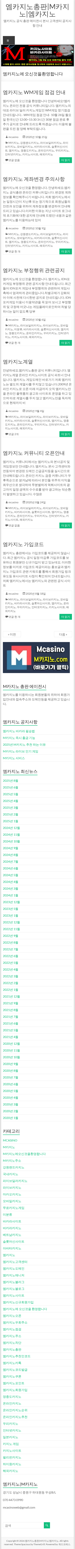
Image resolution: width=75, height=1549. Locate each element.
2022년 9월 (10, 935)
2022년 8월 (10, 942)
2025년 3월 (10, 807)
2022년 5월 (10, 962)
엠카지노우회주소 (15, 1322)
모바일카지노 (25, 146)
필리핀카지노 (12, 1457)
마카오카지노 (12, 1194)
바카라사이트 (42, 146)
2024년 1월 (10, 895)
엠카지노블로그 (13, 1288)
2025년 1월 (10, 821)
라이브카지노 (51, 325)
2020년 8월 (10, 1070)
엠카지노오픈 (12, 1315)
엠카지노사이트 (13, 1295)
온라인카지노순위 (15, 1410)
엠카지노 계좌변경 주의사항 (34, 179)
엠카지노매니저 (13, 1275)
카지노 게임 (11, 1444)
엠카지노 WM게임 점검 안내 (34, 92)
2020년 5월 (10, 1091)
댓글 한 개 (14, 251)
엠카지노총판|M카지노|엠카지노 (37, 10)
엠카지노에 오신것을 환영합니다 (25, 1309)
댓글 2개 (13, 434)
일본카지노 (10, 1437)
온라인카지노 (46, 150)
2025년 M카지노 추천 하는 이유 (24, 744)
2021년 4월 (10, 1037)
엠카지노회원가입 (15, 1390)
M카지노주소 (12, 1160)
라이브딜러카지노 (51, 142)
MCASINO (10, 1140)
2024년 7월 (10, 861)
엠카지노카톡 (12, 1363)
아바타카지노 (12, 1248)
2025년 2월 (10, 814)
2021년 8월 (10, 1010)
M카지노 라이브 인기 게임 (20, 751)
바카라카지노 (12, 1228)
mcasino (13, 137)
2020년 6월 (10, 1084)
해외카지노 (46, 154)
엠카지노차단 (12, 1342)
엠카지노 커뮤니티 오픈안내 (34, 453)
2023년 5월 (10, 908)
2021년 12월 (11, 996)
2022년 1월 (10, 989)
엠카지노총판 (12, 1349)
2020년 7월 (10, 1077)
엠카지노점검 (12, 1329)
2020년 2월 (10, 1111)
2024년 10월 (11, 841)
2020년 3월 (10, 1104)
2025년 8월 (10, 780)
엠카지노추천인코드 (17, 1356)
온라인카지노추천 (15, 1417)
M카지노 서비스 (14, 758)
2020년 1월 (10, 1118)
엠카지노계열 (18, 361)
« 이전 (12, 634)
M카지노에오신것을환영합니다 (24, 1154)
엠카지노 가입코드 (23, 544)
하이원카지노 (12, 1464)
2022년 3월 (10, 976)
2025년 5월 (10, 794)
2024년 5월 (10, 875)
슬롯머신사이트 (50, 329)
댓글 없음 (14, 160)
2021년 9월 (10, 1003)
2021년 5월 (10, 1030)
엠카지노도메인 (13, 1268)
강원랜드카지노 (29, 142)
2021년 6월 (10, 1023)
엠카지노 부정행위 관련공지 (34, 270)
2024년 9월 (10, 848)
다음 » (63, 634)
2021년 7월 (10, 1016)
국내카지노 (10, 1174)
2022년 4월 (10, 969)
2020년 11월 (11, 1050)
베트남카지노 (12, 1234)
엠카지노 (14, 150)
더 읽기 (65, 160)
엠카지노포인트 (13, 1383)
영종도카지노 (29, 150)
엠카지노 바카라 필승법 (19, 731)
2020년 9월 (10, 1064)
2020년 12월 (11, 1043)
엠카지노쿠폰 (12, 1376)
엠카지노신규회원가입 (18, 1302)
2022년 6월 (10, 956)
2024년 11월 (11, 834)
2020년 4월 (10, 1097)
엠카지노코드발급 (15, 1369)
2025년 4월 (10, 801)
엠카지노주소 (12, 1336)
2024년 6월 (10, 868)
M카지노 (13, 142)
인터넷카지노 (13, 154)
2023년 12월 (11, 902)
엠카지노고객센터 (15, 1261)
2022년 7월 (10, 949)
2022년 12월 (11, 922)
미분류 (18, 329)
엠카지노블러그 (13, 1282)
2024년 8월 (10, 854)
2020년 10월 (11, 1057)
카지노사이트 (30, 154)
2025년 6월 (10, 787)
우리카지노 (62, 150)
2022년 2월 (10, 983)
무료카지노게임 (13, 1207)
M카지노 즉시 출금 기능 (19, 738)
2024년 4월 (10, 881)
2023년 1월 (10, 915)
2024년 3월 (10, 888)
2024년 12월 (11, 828)
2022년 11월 (11, 929)
